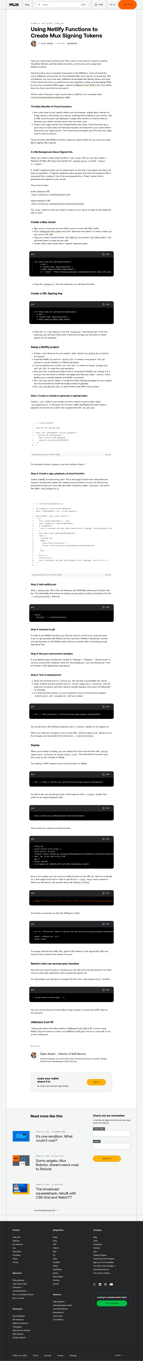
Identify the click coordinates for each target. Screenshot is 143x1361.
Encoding (16, 1255)
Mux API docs (49, 161)
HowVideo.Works (19, 1291)
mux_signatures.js (38, 454)
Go (54, 1255)
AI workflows (58, 1320)
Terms (35, 1356)
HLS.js (86, 882)
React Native (58, 1277)
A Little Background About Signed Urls (52, 152)
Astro (55, 1259)
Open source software (21, 1330)
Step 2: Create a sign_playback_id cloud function (57, 473)
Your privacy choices (101, 1273)
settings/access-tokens (51, 231)
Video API (16, 1237)
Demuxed (16, 1287)
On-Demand (18, 1244)
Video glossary (18, 1280)
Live (14, 1248)
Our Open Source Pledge (103, 1266)
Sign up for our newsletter (103, 1262)
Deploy (35, 745)
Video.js (77, 882)
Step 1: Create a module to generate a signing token (59, 395)
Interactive (17, 1252)
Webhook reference (20, 1323)
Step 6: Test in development (46, 674)
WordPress (57, 1269)
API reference (18, 1320)
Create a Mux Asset (43, 222)
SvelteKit (56, 1262)
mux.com (51, 228)
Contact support (19, 1337)
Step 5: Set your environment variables (52, 653)
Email (97, 1142)
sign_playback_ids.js (39, 575)
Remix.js (56, 1280)
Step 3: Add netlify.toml (43, 584)
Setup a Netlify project (45, 347)
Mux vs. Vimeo (18, 1298)
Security (47, 1356)
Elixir (54, 1252)
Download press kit (101, 1269)
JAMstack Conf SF (42, 1022)
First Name (99, 1129)
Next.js (55, 1273)
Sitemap (73, 1356)
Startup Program (100, 1255)
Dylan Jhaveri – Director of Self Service (63, 1053)
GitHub (57, 454)
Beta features (18, 1334)
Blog (95, 1237)
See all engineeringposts (44, 1210)
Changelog (17, 1327)
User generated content (62, 1305)
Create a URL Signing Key (46, 293)
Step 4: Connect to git (43, 629)
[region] (71, 434)
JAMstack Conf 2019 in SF (87, 85)
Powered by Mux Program (103, 1259)
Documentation (19, 1316)
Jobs (95, 1252)
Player (15, 1259)
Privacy (60, 1356)
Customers (97, 1244)
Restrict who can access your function (55, 963)
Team (95, 1241)
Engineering (72, 43)
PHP (54, 1244)
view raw (108, 454)
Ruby (55, 1241)
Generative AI (58, 1312)
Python (56, 1248)
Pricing (15, 1262)
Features (16, 1241)
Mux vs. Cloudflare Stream (23, 1295)
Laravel (56, 1284)
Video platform (59, 1302)
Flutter (55, 1266)
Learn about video (20, 1284)
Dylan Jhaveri (47, 43)
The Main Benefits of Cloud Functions (51, 106)
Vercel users (58, 1316)
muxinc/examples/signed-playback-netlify (50, 97)
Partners (96, 1248)
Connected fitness (60, 1309)
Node (55, 1237)
